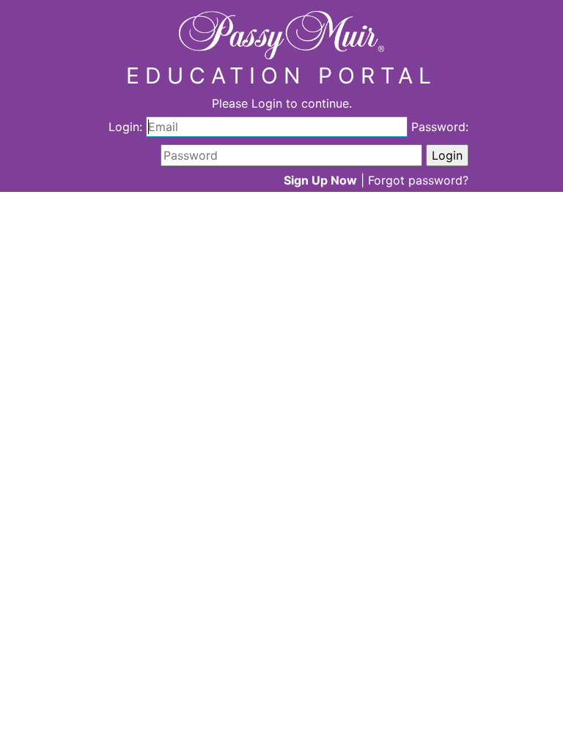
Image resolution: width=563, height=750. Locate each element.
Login (123, 126)
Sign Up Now (320, 180)
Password (438, 126)
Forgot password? (418, 180)
